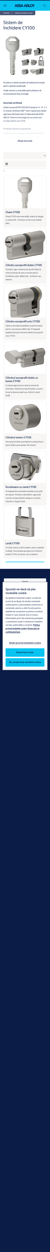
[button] (23, 13)
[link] (8, 13)
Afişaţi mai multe (25, 141)
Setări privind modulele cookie (25, 643)
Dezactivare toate (25, 652)
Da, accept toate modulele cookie (25, 662)
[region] (25, 626)
